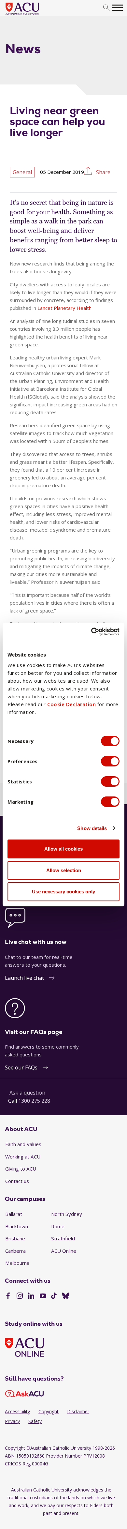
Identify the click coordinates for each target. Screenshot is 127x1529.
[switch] (110, 761)
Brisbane (15, 1238)
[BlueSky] (65, 1296)
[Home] (32, 15)
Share (102, 172)
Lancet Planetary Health (64, 308)
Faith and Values (23, 1144)
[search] (106, 8)
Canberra (15, 1251)
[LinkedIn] (31, 1296)
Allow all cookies (63, 849)
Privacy (12, 1421)
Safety (35, 1421)
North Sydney (66, 1214)
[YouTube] (43, 1296)
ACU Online (63, 1251)
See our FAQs (21, 1067)
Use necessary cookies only (63, 891)
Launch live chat (24, 977)
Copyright (48, 1411)
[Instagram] (20, 1296)
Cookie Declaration (71, 704)
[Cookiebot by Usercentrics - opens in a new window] (91, 632)
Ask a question (27, 1092)
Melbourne (17, 1263)
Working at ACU (22, 1156)
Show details (92, 828)
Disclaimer (78, 1411)
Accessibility (17, 1411)
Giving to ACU (20, 1168)
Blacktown (16, 1226)
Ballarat (13, 1214)
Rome (57, 1226)
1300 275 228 (34, 1100)
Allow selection (63, 870)
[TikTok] (54, 1296)
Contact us (17, 1181)
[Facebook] (8, 1296)
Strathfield (63, 1238)
